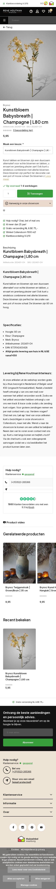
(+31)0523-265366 (20, 482)
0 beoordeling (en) (23, 130)
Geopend (29, 474)
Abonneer (28, 742)
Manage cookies (29, 885)
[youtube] (41, 827)
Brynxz (6, 105)
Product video (16, 522)
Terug (9, 27)
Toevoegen (36, 193)
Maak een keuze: (13, 144)
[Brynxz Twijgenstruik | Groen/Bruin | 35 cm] (19, 563)
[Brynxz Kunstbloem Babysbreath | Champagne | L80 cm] (19, 649)
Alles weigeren (42, 878)
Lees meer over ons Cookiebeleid (28, 869)
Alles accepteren (15, 878)
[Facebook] (13, 827)
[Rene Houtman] (12, 11)
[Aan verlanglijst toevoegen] (4, 210)
